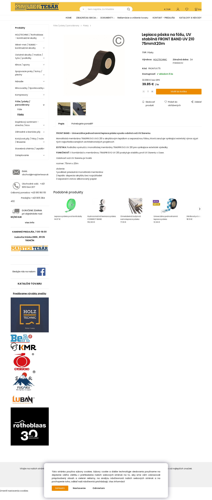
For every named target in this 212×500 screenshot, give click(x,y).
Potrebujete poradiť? (82, 123)
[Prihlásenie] (178, 9)
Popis (61, 123)
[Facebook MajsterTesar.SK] (41, 271)
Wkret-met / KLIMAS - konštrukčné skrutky (26, 46)
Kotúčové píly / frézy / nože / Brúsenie (29, 140)
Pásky (20, 114)
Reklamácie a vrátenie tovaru (133, 17)
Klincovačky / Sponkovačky (29, 88)
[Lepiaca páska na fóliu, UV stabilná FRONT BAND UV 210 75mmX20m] (94, 65)
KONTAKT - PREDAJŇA (164, 17)
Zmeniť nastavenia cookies (14, 490)
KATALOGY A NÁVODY (190, 17)
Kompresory (21, 94)
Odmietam (99, 488)
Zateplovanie (22, 155)
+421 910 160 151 (38, 192)
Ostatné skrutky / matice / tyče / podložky (29, 56)
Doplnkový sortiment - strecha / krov (27, 123)
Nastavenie (79, 488)
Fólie (19, 109)
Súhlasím (60, 488)
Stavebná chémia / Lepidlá (29, 148)
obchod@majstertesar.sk (35, 174)
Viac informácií (117, 481)
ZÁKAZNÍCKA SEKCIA (86, 17)
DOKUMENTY (107, 17)
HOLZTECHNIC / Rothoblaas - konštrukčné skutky (29, 36)
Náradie (19, 81)
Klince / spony (22, 64)
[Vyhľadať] (82, 9)
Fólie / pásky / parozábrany (22, 103)
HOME (69, 17)
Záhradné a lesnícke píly (27, 131)
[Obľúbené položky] (186, 9)
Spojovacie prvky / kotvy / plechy (28, 73)
